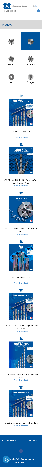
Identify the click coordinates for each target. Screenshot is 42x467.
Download (23, 137)
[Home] (15, 6)
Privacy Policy (9, 440)
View (16, 137)
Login (37, 6)
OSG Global (34, 440)
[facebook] (21, 451)
